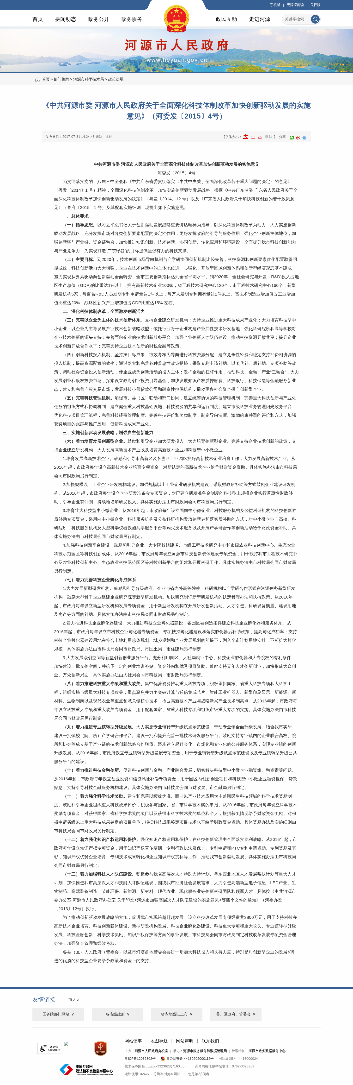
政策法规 (115, 79)
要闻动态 (65, 19)
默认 (269, 137)
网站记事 (133, 1041)
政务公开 (98, 19)
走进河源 (259, 19)
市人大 (74, 999)
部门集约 (61, 79)
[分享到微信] (292, 137)
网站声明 (184, 1041)
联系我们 (210, 1041)
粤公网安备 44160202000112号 (189, 1058)
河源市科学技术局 (88, 79)
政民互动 (226, 19)
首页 (37, 19)
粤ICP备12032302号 (140, 1058)
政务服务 (131, 19)
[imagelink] (50, 1048)
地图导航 (159, 1041)
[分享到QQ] (304, 137)
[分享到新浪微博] (298, 137)
